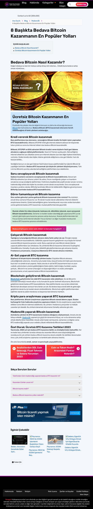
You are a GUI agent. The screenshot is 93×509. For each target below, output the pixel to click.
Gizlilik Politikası (82, 491)
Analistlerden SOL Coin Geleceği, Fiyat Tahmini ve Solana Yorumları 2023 (29, 352)
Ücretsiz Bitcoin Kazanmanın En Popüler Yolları (32, 50)
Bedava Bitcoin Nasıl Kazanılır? (26, 48)
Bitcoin (15, 128)
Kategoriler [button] (48, 2)
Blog (24, 2)
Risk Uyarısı (52, 491)
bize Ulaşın (84, 494)
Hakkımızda (9, 491)
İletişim (27, 491)
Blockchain (15, 279)
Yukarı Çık (17, 462)
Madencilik (26, 317)
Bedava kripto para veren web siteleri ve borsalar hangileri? (37, 229)
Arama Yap (81, 4)
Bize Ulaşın (62, 4)
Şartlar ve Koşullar (67, 491)
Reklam (19, 491)
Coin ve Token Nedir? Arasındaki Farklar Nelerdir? (62, 350)
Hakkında (34, 2)
